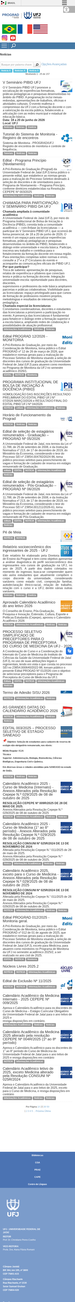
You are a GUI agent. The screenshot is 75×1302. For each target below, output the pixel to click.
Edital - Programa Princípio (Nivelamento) (24, 162)
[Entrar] (2, 3)
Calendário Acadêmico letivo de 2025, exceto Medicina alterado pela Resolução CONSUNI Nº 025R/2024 (28, 1074)
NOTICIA (19, 375)
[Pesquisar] (37, 64)
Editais (7, 681)
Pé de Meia (12, 532)
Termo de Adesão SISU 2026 (26, 693)
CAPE (37, 1177)
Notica (7, 863)
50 (48, 1107)
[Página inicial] (22, 15)
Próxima (40, 1111)
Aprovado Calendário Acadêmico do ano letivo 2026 (29, 604)
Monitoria (32, 375)
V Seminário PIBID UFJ (22, 82)
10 (39, 1107)
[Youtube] (13, 39)
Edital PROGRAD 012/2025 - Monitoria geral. (26, 919)
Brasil (11, 3)
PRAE (37, 1170)
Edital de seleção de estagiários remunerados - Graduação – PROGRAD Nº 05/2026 (28, 435)
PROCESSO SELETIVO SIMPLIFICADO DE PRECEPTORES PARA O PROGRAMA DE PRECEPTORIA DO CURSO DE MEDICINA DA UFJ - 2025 (37, 639)
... (34, 1111)
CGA (37, 1162)
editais (19, 408)
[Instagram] (4, 39)
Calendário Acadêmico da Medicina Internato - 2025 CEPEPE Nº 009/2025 (31, 999)
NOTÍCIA (8, 408)
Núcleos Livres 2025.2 (21, 966)
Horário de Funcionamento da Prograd (27, 417)
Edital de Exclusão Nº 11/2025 (27, 981)
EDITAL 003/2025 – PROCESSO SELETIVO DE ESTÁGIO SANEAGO (29, 731)
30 (45, 1107)
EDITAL (8, 375)
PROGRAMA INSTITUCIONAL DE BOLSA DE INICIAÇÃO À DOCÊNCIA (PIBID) (30, 385)
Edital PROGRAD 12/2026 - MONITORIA (25, 338)
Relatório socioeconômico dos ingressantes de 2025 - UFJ (27, 548)
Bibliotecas (37, 1155)
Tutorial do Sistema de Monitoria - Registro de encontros (30, 136)
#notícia (32, 127)
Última (47, 1111)
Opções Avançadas (54, 64)
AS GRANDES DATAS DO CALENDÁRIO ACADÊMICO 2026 (30, 709)
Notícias (8, 127)
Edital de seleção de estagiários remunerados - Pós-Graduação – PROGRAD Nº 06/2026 (29, 485)
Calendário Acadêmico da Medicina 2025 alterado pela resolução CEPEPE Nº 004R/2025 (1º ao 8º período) (31, 1037)
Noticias (20, 127)
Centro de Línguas (37, 1184)
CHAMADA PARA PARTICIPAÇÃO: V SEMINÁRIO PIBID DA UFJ (31, 204)
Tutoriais (8, 153)
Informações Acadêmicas (17, 195)
